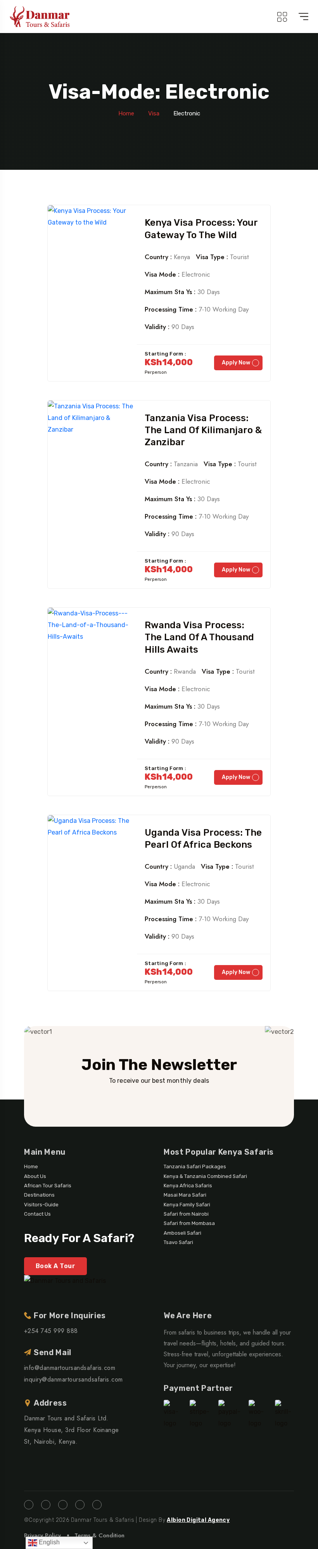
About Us (35, 1176)
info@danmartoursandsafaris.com (69, 1367)
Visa (153, 113)
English (48, 1542)
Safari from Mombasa (189, 1223)
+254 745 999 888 (51, 1330)
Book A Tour (55, 1266)
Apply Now (236, 362)
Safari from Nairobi (186, 1214)
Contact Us (37, 1214)
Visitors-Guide (41, 1204)
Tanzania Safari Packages (195, 1166)
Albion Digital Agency (198, 1520)
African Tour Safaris (47, 1185)
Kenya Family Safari (187, 1204)
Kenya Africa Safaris (188, 1185)
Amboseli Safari (182, 1233)
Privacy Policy (42, 1535)
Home (126, 113)
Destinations (39, 1195)
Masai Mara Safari (185, 1195)
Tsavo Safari (178, 1242)
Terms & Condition (99, 1535)
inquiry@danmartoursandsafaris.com (73, 1379)
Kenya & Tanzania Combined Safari (205, 1176)
